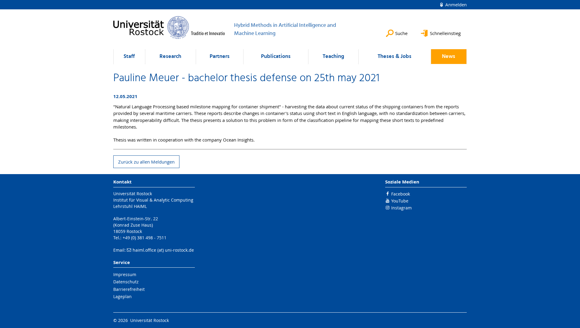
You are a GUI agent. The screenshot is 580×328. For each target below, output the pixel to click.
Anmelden (455, 5)
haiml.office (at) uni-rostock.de (163, 250)
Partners (220, 56)
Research (170, 56)
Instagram (401, 208)
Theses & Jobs (394, 56)
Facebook (400, 194)
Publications (276, 56)
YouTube (399, 201)
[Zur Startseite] (169, 27)
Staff (129, 56)
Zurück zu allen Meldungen (146, 162)
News (448, 56)
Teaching (333, 56)
